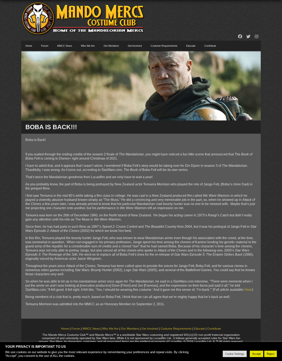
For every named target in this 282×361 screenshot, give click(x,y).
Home (28, 45)
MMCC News (64, 45)
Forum (44, 45)
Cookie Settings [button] (234, 353)
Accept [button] (256, 353)
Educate (191, 45)
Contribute (210, 45)
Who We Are (88, 45)
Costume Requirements (164, 45)
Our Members (111, 45)
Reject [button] (270, 353)
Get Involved (135, 45)
